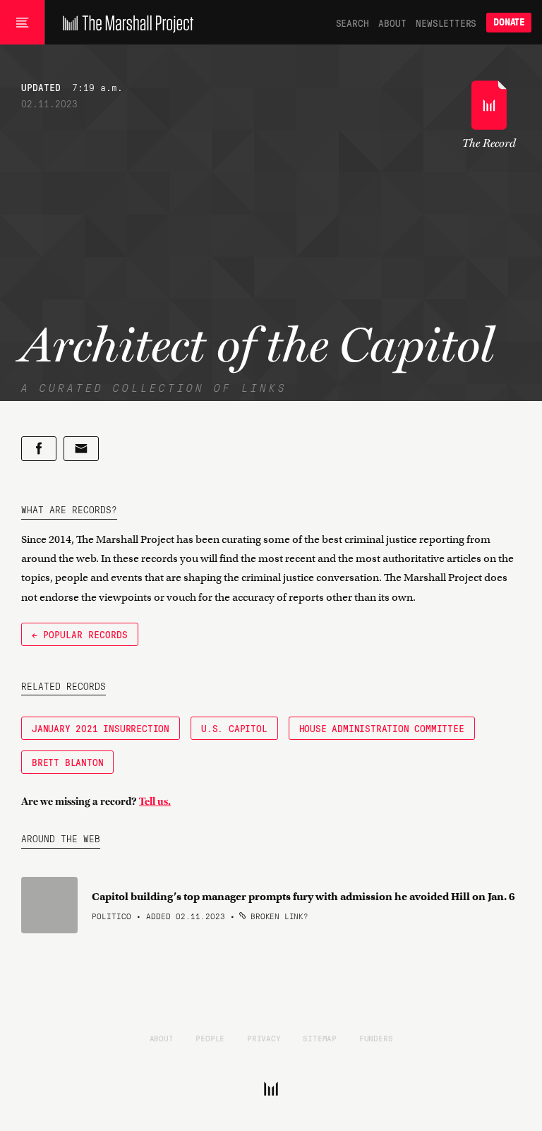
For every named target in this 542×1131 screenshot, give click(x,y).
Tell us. (155, 801)
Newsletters (446, 22)
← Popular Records (80, 634)
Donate (508, 22)
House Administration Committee (381, 728)
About (392, 22)
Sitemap (320, 1037)
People (209, 1037)
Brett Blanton (67, 761)
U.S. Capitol (234, 728)
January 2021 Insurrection (100, 728)
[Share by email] (81, 448)
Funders (376, 1037)
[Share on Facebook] (38, 448)
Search (352, 22)
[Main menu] (22, 22)
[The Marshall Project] (124, 22)
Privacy (264, 1037)
